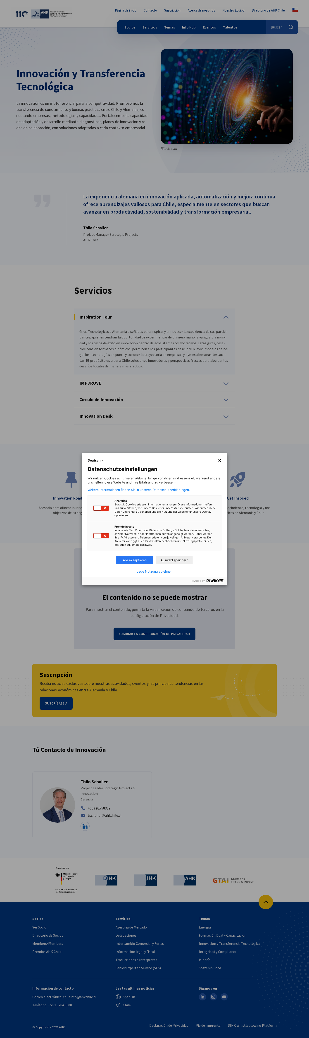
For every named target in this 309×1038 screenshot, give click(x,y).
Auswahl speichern (174, 560)
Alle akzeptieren (135, 560)
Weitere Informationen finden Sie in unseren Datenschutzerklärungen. (139, 490)
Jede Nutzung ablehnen (154, 571)
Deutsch (94, 460)
